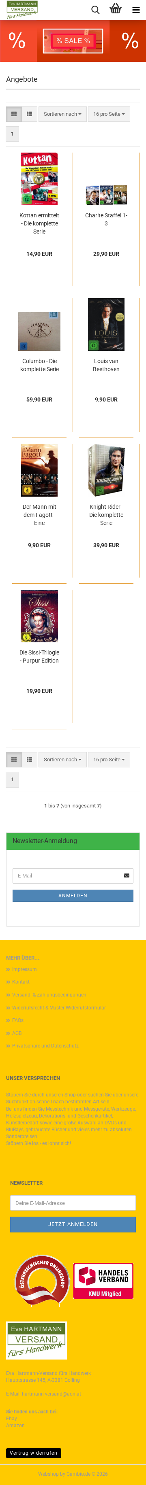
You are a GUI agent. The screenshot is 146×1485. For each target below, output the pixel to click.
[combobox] (63, 114)
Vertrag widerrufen (34, 1453)
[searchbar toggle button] (95, 10)
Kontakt (21, 982)
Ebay (11, 1418)
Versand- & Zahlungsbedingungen (49, 995)
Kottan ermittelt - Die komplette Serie (39, 223)
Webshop (48, 1474)
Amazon (15, 1425)
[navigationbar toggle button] (136, 10)
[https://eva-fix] (19, 10)
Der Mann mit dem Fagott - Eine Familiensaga (39, 515)
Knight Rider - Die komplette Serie (106, 514)
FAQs (18, 1020)
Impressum (24, 969)
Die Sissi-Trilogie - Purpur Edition (39, 656)
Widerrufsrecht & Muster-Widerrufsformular (59, 1008)
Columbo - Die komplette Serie (39, 365)
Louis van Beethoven (106, 365)
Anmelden (73, 896)
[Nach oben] (124, 1473)
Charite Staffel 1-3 (106, 219)
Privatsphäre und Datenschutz (45, 1046)
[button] (14, 114)
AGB (16, 1033)
